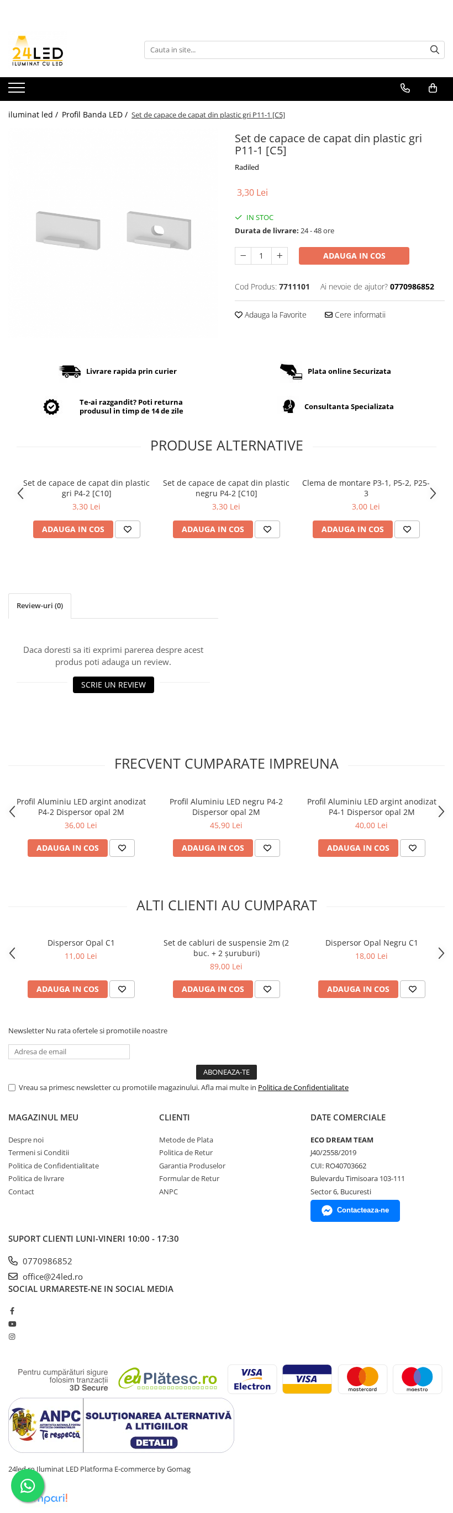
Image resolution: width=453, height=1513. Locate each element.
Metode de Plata (186, 1140)
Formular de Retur (189, 1178)
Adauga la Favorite (275, 314)
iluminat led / (34, 114)
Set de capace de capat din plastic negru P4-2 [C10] (226, 487)
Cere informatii (359, 314)
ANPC (168, 1192)
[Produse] (18, 91)
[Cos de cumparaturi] (433, 88)
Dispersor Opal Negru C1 (371, 942)
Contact (21, 1192)
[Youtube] (11, 1324)
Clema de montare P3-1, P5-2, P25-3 (366, 487)
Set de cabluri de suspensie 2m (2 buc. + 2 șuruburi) (226, 947)
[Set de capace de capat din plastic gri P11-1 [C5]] (113, 233)
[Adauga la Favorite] (127, 529)
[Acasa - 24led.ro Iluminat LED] (63, 49)
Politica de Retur (186, 1152)
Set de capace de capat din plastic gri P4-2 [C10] (86, 487)
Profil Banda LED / (96, 114)
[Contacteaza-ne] (405, 88)
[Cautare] (435, 50)
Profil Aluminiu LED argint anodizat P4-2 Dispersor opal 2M (81, 806)
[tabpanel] (113, 233)
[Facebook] (11, 1311)
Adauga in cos (354, 255)
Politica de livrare (36, 1178)
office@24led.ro (51, 1276)
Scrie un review (113, 684)
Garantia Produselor (192, 1166)
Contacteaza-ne (363, 1210)
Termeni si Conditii (38, 1152)
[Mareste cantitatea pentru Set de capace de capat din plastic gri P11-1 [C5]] (279, 256)
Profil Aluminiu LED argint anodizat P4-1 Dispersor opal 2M (371, 806)
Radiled (247, 167)
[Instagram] (11, 1337)
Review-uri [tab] (40, 605)
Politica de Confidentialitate (303, 1087)
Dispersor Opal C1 (81, 942)
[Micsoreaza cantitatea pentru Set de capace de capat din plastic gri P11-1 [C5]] (243, 256)
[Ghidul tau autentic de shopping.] (43, 1498)
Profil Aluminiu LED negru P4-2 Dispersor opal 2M (226, 806)
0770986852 (46, 1261)
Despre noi (26, 1140)
